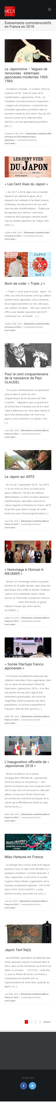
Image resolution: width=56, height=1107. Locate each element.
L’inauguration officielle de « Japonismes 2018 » (27, 764)
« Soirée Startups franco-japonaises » (24, 666)
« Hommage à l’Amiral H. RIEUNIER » (24, 572)
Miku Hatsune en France (24, 857)
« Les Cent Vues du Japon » (26, 184)
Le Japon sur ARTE (20, 477)
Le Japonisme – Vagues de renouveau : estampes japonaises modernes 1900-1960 (27, 75)
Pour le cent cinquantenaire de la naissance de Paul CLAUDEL (26, 378)
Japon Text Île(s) (18, 950)
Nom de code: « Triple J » (25, 283)
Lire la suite (10, 143)
